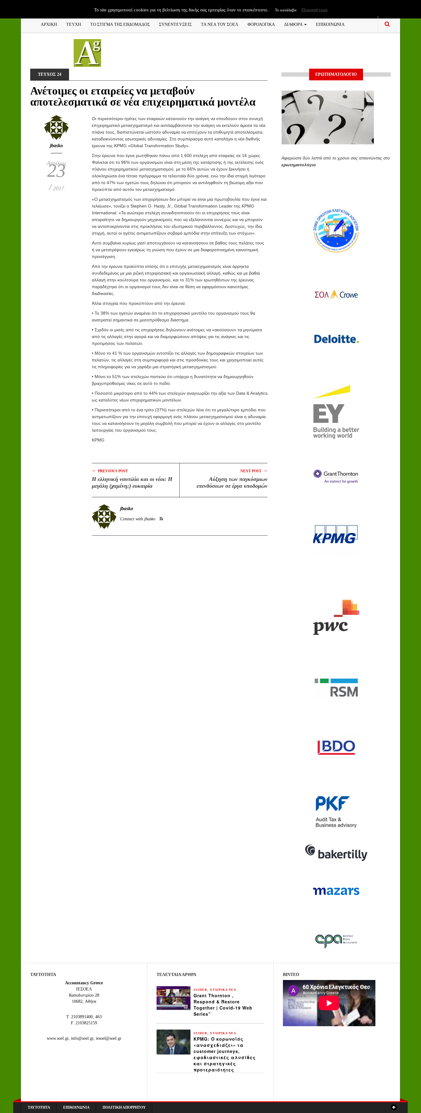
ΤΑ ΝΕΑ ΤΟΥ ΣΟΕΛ (219, 24)
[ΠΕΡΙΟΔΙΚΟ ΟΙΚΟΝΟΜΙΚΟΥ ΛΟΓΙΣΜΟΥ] (87, 52)
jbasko (56, 145)
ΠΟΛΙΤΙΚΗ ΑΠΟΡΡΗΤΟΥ (124, 1107)
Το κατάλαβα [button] (285, 10)
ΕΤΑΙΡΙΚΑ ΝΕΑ (223, 989)
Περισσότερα (314, 9)
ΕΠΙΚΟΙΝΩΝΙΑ (330, 24)
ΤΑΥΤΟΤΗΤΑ (39, 1107)
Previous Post (110, 470)
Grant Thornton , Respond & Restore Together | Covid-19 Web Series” (223, 1004)
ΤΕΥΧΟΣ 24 (49, 74)
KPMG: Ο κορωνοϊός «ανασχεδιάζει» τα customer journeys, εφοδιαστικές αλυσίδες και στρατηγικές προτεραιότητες (225, 1054)
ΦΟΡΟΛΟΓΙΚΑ (261, 24)
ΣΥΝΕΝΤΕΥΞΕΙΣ (175, 24)
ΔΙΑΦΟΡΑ (294, 24)
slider (200, 989)
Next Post (254, 470)
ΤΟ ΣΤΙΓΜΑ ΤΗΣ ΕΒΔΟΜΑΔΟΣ (120, 24)
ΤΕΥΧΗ (73, 24)
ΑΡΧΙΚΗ (49, 24)
